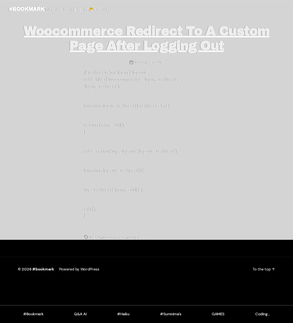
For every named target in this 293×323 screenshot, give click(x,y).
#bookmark (26, 9)
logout (95, 237)
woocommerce (114, 237)
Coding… (262, 314)
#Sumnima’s (170, 314)
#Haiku (123, 314)
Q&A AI (80, 314)
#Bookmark (33, 314)
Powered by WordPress (79, 269)
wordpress (136, 237)
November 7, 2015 (149, 62)
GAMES (218, 314)
